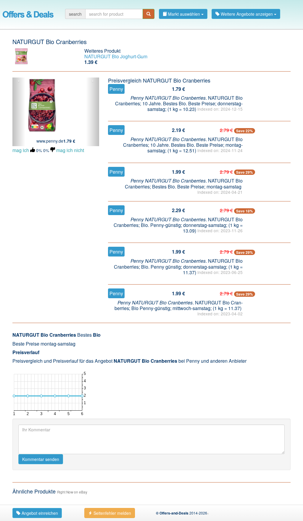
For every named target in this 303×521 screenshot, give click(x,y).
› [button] (93, 81)
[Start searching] (148, 14)
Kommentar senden (40, 459)
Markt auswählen (184, 14)
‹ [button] (19, 81)
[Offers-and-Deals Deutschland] (28, 13)
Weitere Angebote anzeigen (247, 14)
